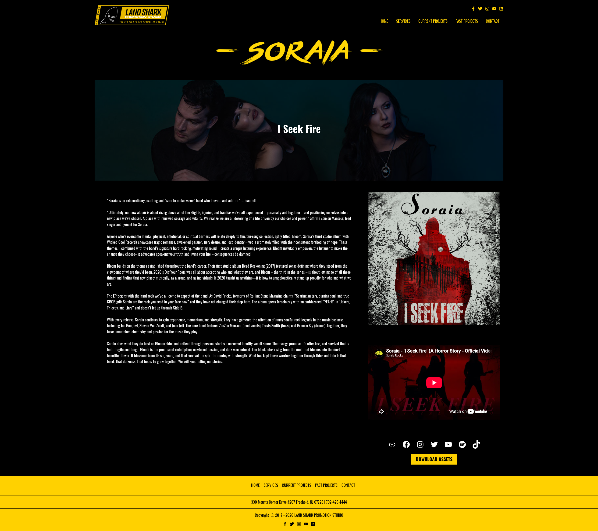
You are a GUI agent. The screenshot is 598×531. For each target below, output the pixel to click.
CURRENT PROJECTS (296, 485)
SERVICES (271, 485)
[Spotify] (501, 9)
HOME (255, 485)
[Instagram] (487, 9)
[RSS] (313, 524)
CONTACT (348, 485)
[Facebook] (473, 9)
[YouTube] (494, 9)
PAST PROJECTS (326, 485)
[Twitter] (480, 9)
